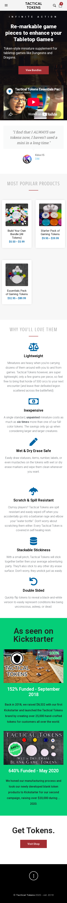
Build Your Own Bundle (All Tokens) (17, 234)
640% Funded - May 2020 (34, 770)
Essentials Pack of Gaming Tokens (17, 292)
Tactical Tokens (33, 6)
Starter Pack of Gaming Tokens (50, 232)
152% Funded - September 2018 (33, 692)
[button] (6, 5)
